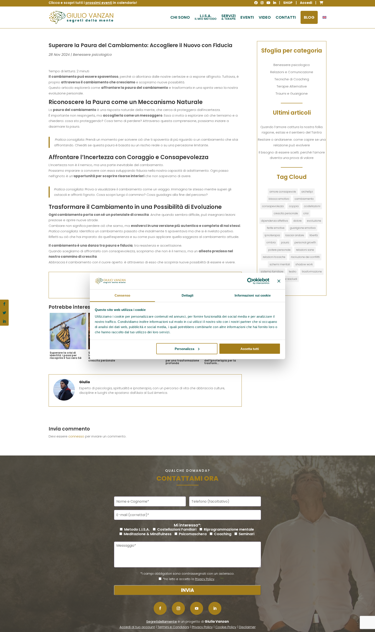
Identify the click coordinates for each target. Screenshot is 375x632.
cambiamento (304, 199)
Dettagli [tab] (188, 295)
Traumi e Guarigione (292, 93)
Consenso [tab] (122, 295)
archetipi (307, 191)
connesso (76, 436)
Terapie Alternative (292, 86)
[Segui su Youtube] (196, 608)
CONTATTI (286, 17)
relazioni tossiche (274, 257)
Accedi (306, 2)
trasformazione (312, 271)
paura (285, 242)
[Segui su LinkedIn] (214, 608)
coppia (294, 206)
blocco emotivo (279, 199)
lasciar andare (294, 235)
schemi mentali (280, 264)
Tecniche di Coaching (292, 79)
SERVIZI (228, 17)
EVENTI (247, 17)
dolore (297, 221)
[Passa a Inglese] (324, 17)
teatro (292, 271)
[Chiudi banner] (278, 280)
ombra (271, 242)
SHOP (288, 2)
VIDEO (265, 17)
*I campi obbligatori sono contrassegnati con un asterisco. (187, 573)
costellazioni (312, 206)
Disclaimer (247, 627)
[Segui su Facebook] (160, 608)
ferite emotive (276, 228)
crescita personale (286, 213)
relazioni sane (305, 250)
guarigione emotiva (303, 228)
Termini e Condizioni (173, 627)
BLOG (309, 17)
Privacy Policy (204, 579)
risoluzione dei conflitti (305, 257)
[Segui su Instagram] (178, 608)
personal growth (305, 242)
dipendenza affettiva (274, 221)
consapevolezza (273, 206)
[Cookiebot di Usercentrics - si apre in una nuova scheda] (250, 281)
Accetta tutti (249, 348)
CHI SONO (180, 17)
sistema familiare (272, 271)
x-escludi (291, 279)
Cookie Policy (225, 627)
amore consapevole (283, 191)
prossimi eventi (99, 2)
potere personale (279, 250)
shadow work (304, 264)
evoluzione (314, 221)
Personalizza (184, 348)
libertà (313, 235)
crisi (306, 213)
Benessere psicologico (92, 54)
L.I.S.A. (206, 17)
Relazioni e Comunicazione (291, 72)
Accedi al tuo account (137, 627)
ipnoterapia (272, 235)
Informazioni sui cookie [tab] (252, 295)
